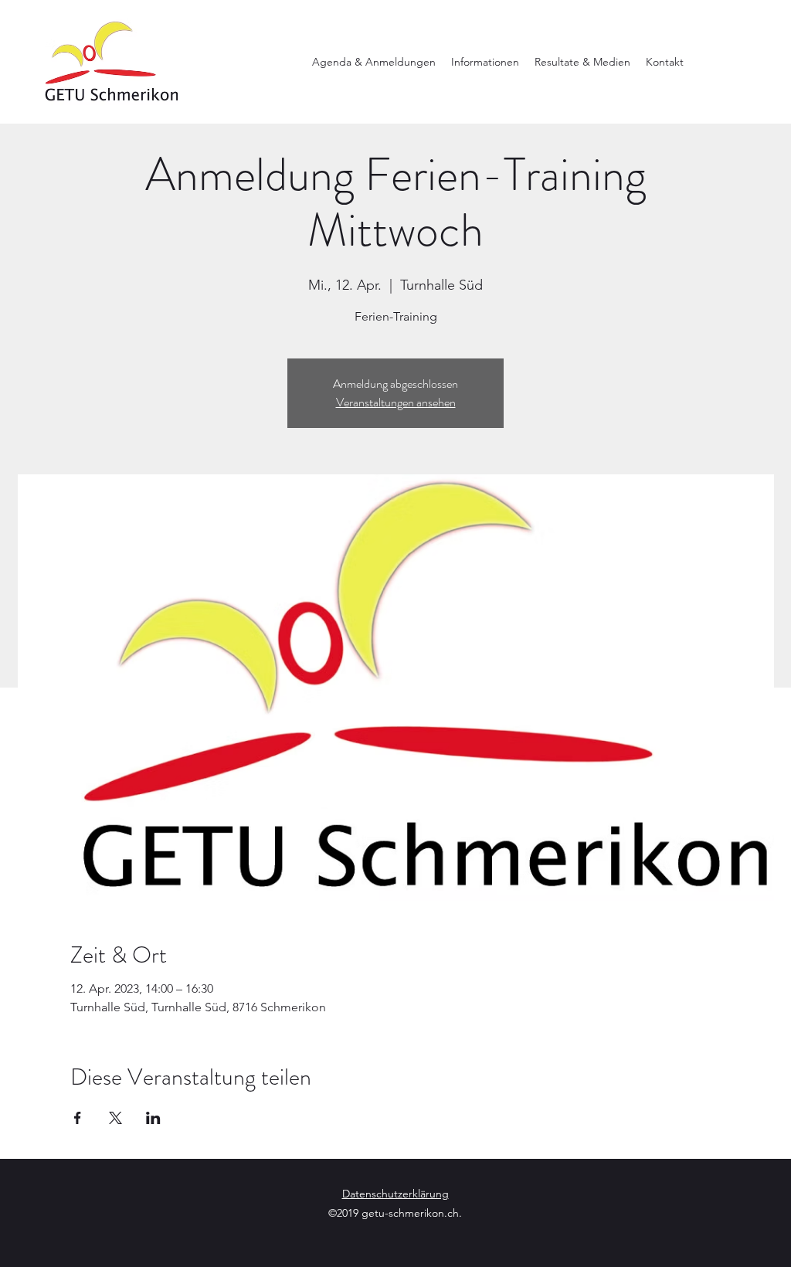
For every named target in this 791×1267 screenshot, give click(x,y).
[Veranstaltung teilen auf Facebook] (77, 1118)
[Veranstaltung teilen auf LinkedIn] (153, 1118)
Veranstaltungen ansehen (396, 402)
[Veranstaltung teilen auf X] (115, 1118)
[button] (373, 61)
